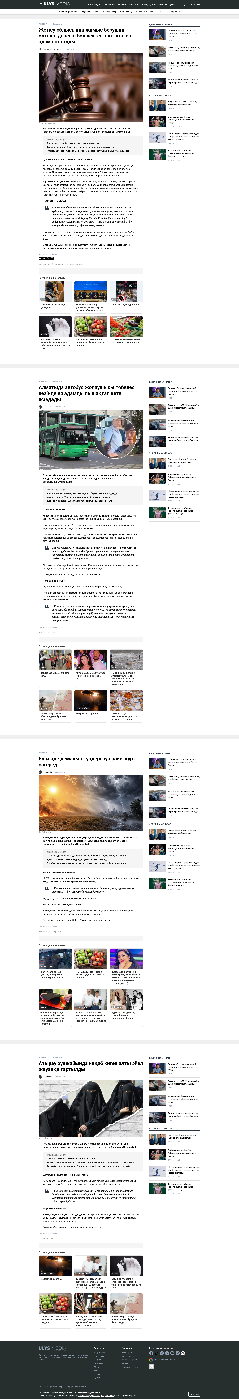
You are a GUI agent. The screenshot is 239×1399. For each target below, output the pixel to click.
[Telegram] (44, 258)
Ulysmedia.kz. (65, 481)
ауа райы (43, 931)
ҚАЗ (193, 4)
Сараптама (133, 4)
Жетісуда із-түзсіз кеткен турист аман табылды (73, 143)
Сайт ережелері (128, 1356)
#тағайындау (125, 12)
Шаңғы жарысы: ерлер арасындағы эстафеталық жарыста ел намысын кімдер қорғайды (184, 136)
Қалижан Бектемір (51, 49)
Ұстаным (162, 4)
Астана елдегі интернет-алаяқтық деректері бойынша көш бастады (183, 81)
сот (40, 264)
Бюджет (121, 4)
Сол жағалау (109, 4)
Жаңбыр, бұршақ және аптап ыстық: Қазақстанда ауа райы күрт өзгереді (87, 863)
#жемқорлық (109, 12)
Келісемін (194, 1394)
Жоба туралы (127, 1353)
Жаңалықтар (94, 4)
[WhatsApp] (52, 258)
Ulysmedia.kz (122, 131)
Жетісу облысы (58, 264)
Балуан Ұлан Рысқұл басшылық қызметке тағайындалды (182, 103)
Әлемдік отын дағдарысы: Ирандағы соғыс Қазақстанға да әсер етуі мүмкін (88, 1166)
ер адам (70, 264)
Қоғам (152, 4)
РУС (198, 4)
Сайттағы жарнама (130, 1360)
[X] (48, 258)
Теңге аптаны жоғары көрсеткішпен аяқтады (71, 1158)
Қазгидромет (55, 931)
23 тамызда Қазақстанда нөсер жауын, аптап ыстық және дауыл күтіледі (87, 855)
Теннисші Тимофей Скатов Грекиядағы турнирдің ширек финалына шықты (181, 153)
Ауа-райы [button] (174, 12)
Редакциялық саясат (130, 1367)
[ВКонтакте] (40, 258)
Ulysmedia (48, 407)
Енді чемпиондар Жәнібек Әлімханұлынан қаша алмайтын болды (182, 120)
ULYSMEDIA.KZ (44, 24)
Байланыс (126, 1363)
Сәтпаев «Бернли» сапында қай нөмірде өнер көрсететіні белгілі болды (182, 33)
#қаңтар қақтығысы (69, 12)
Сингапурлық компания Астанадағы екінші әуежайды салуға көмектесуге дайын (90, 1162)
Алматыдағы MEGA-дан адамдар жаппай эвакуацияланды (78, 497)
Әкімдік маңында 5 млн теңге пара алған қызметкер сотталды (81, 147)
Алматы (42, 632)
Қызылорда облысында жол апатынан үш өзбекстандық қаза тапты (183, 66)
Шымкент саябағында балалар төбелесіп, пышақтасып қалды (80, 501)
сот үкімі (79, 264)
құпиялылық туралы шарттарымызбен (96, 1395)
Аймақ (144, 4)
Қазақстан (43, 1238)
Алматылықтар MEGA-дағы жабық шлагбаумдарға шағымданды (183, 49)
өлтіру (46, 264)
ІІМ (51, 1238)
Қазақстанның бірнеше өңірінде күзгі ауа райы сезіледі (77, 859)
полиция (52, 632)
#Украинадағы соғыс (90, 12)
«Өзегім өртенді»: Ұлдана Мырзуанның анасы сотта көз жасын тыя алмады (88, 151)
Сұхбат (172, 4)
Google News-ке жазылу (164, 1359)
